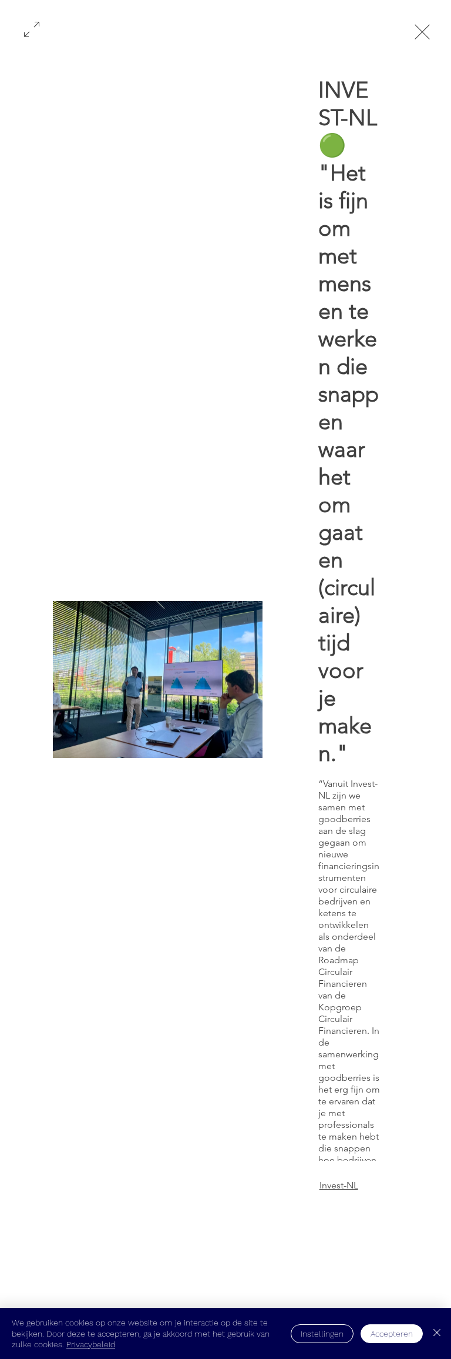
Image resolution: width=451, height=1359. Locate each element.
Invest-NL (338, 1185)
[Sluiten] (437, 1333)
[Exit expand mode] (422, 31)
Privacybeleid (90, 1344)
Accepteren (392, 1333)
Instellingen (322, 1333)
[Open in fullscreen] (32, 28)
